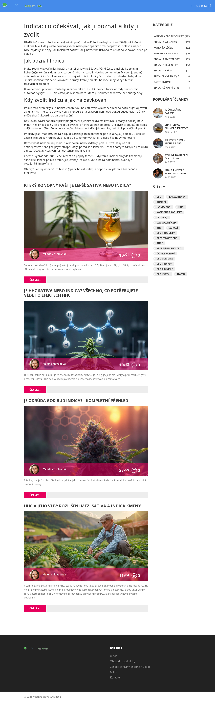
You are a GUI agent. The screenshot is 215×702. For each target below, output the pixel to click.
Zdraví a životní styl (172, 59)
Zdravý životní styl (172, 87)
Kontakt (115, 677)
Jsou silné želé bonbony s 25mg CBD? (175, 171)
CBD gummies (165, 258)
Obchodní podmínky (122, 661)
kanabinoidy (177, 196)
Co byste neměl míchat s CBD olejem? (175, 141)
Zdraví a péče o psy (172, 64)
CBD (159, 196)
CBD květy (163, 274)
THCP (160, 243)
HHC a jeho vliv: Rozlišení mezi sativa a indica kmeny (82, 506)
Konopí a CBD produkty (172, 36)
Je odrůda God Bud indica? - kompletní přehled (76, 400)
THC (159, 227)
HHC (180, 207)
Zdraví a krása (172, 70)
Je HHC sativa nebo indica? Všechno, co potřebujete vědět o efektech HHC (81, 293)
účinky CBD (163, 207)
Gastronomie (172, 82)
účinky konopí (166, 253)
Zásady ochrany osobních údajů (130, 667)
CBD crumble (165, 269)
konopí (161, 202)
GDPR (113, 672)
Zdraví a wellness (172, 42)
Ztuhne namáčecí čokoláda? (176, 156)
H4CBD (181, 274)
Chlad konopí (201, 6)
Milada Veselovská (55, 254)
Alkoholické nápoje (172, 76)
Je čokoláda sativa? (173, 111)
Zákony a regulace (172, 53)
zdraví (173, 227)
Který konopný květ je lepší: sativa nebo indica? (77, 185)
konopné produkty (169, 212)
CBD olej (162, 217)
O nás (113, 656)
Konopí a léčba (172, 47)
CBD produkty (166, 232)
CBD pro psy (164, 263)
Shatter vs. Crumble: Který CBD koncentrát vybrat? (177, 126)
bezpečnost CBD (167, 238)
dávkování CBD (166, 222)
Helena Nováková (54, 364)
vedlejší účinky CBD (169, 248)
